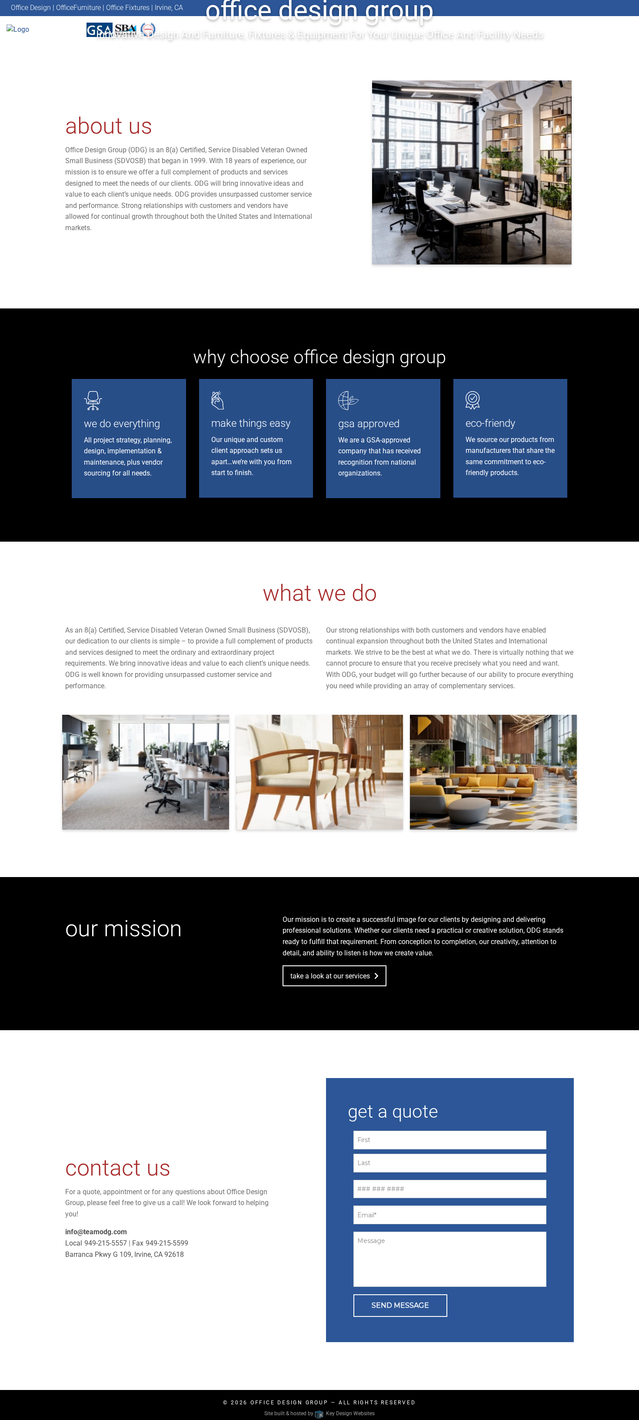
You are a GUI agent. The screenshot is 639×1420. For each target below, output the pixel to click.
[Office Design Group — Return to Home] (42, 29)
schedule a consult (315, 69)
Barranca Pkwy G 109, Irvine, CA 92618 (124, 1254)
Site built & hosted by (319, 1413)
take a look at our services (330, 976)
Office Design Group (289, 1403)
